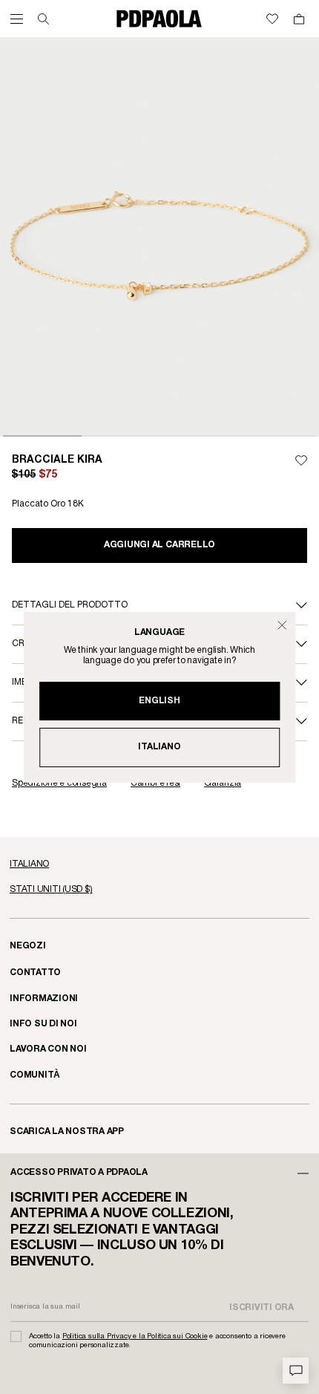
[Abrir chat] (296, 1371)
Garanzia (222, 783)
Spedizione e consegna (59, 783)
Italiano (159, 747)
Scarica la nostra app (67, 1131)
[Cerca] (43, 19)
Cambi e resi (155, 783)
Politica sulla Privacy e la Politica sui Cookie (135, 1336)
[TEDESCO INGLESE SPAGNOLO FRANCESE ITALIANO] (159, 864)
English (159, 701)
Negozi (28, 946)
